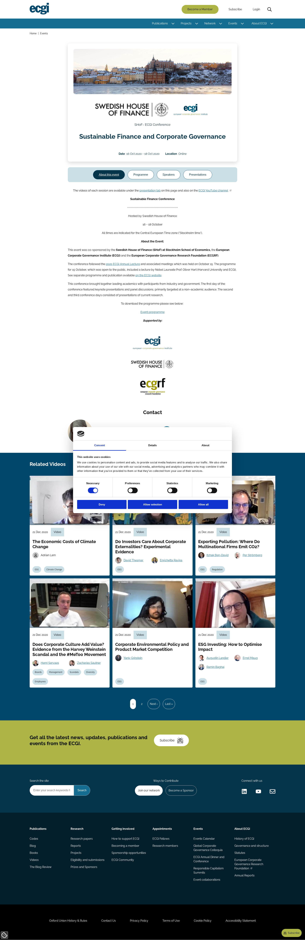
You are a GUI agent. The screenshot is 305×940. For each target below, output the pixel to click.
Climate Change (54, 569)
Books (34, 852)
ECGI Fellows (160, 838)
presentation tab (150, 190)
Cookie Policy (202, 920)
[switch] (133, 490)
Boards (38, 672)
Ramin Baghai (215, 667)
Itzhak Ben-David (218, 555)
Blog (33, 845)
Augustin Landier (218, 658)
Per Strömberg (252, 555)
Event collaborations (206, 879)
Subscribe (235, 9)
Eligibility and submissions (87, 860)
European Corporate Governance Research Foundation (248, 864)
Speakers (169, 174)
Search (269, 9)
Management (55, 672)
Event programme (152, 312)
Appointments (162, 828)
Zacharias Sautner (89, 663)
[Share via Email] (272, 791)
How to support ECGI (125, 838)
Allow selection (152, 504)
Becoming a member (125, 845)
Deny (102, 504)
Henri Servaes (50, 663)
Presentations (197, 174)
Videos (34, 860)
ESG (37, 569)
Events (232, 23)
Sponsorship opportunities (129, 852)
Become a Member (200, 9)
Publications (160, 23)
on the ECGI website (148, 275)
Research (77, 828)
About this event (109, 174)
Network (210, 23)
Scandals (74, 672)
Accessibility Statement (241, 920)
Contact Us (108, 920)
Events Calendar (204, 838)
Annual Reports (244, 875)
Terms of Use (171, 920)
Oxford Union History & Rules (68, 920)
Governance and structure (251, 845)
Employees (40, 681)
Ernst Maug (250, 658)
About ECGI (259, 23)
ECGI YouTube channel (213, 190)
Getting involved (123, 828)
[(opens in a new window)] (132, 110)
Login (256, 9)
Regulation (217, 569)
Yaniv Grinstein (133, 658)
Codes (34, 838)
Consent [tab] (99, 445)
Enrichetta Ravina (171, 560)
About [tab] (205, 445)
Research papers (82, 838)
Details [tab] (152, 445)
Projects (186, 23)
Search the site (39, 780)
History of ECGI (244, 838)
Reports (76, 845)
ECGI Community (123, 860)
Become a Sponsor (181, 790)
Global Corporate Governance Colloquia (208, 848)
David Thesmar (133, 560)
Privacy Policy (139, 920)
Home (33, 33)
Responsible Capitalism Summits (208, 870)
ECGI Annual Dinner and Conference (208, 859)
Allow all (203, 504)
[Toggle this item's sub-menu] (173, 23)
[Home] (39, 8)
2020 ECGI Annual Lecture (123, 264)
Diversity (90, 672)
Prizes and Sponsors (84, 867)
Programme (140, 174)
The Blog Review (41, 867)
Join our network (149, 790)
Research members (165, 845)
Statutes (239, 852)
